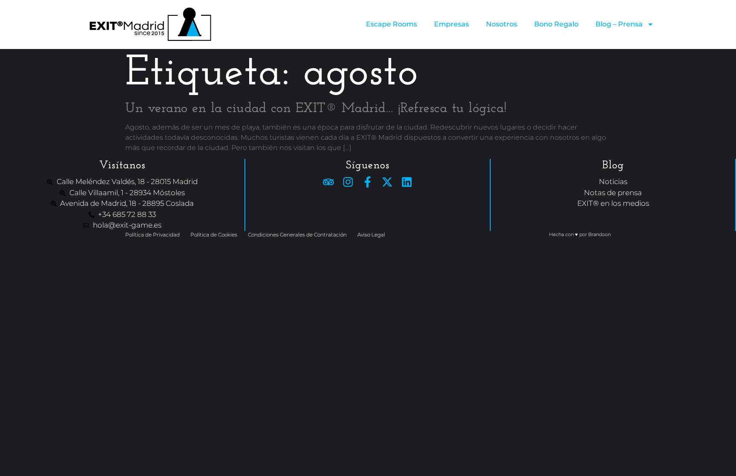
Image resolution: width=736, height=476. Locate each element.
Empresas (451, 24)
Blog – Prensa (619, 24)
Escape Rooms (391, 24)
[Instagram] (348, 182)
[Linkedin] (406, 182)
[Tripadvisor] (328, 182)
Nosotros (501, 24)
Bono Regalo (556, 24)
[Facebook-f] (367, 182)
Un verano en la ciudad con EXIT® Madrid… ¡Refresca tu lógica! (316, 108)
